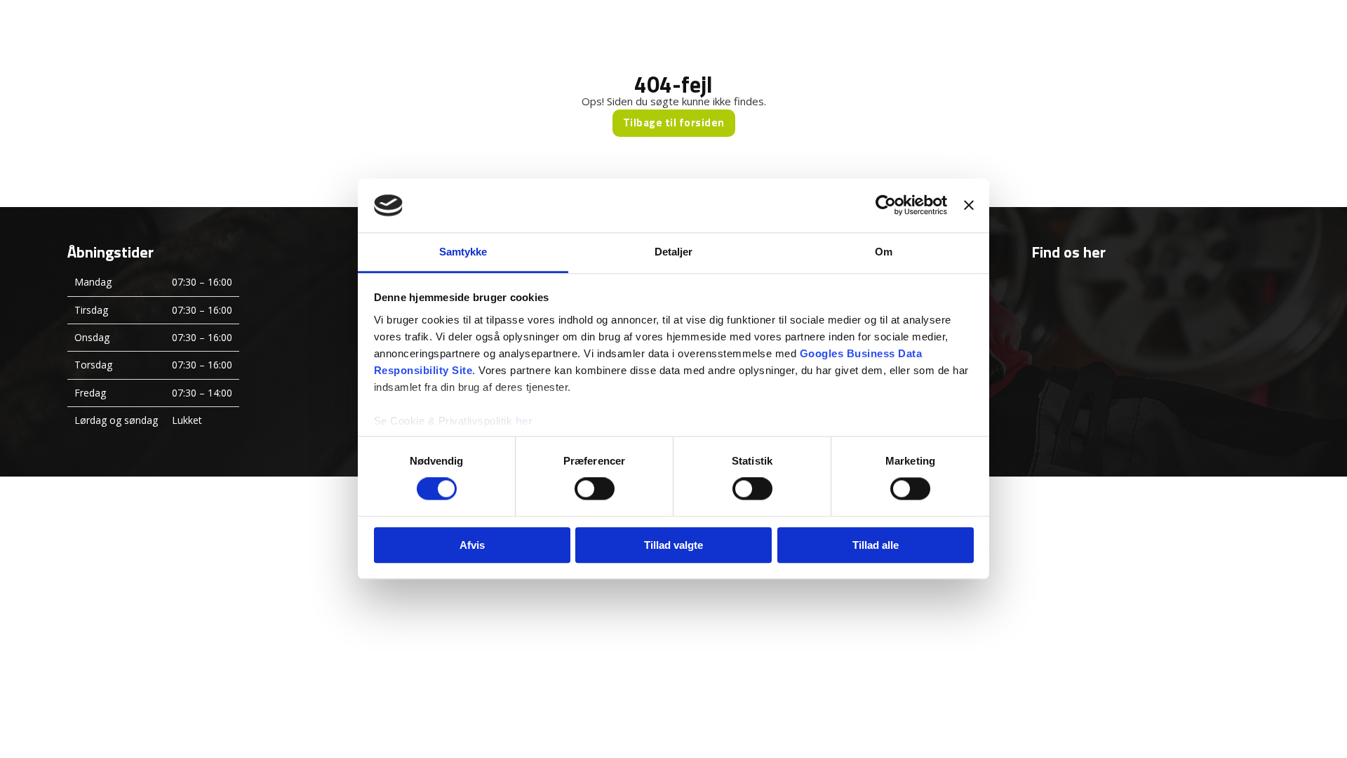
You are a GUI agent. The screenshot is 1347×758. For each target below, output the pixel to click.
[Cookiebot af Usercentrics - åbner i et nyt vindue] (885, 205)
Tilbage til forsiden (674, 122)
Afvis (472, 545)
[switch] (595, 488)
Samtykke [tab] (463, 252)
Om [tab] (883, 252)
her (524, 421)
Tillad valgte (673, 545)
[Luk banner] (969, 206)
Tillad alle (875, 545)
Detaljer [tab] (674, 252)
